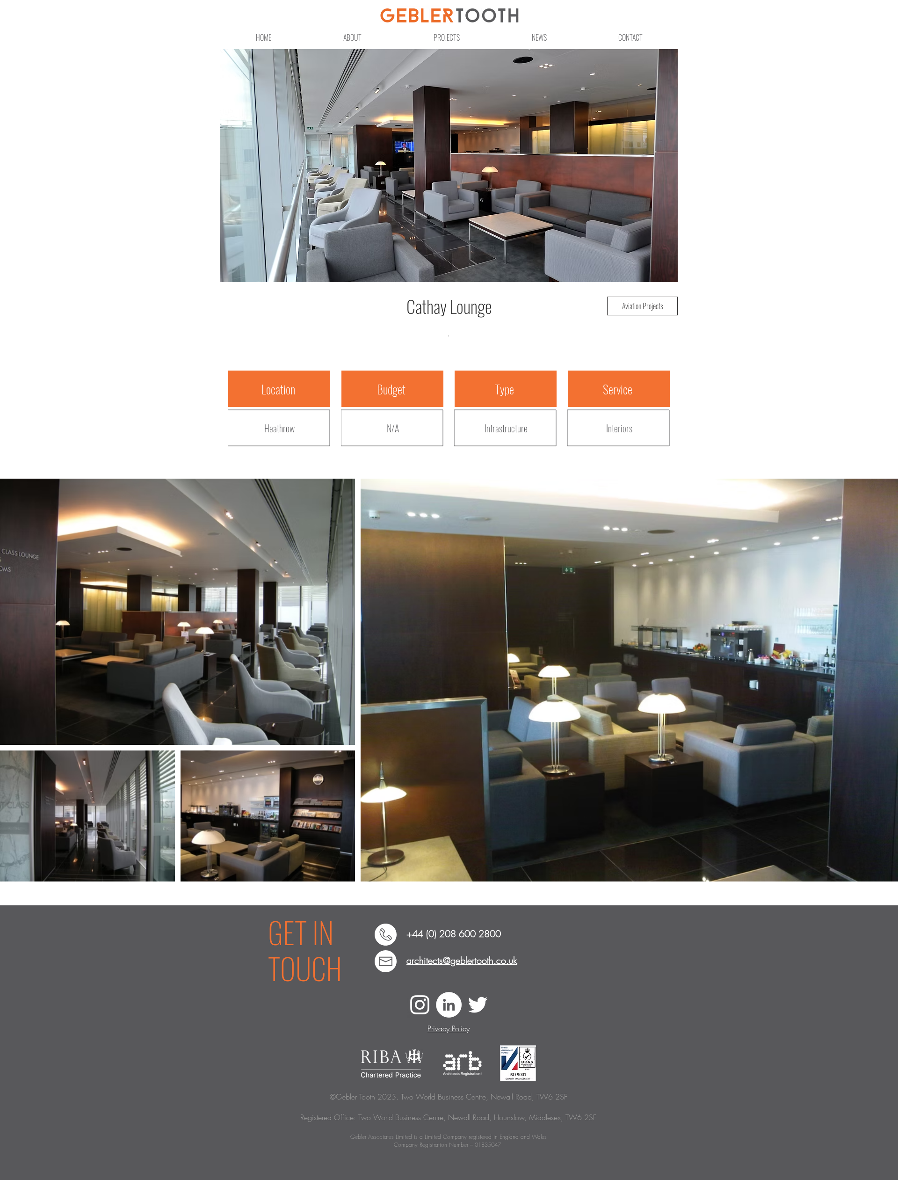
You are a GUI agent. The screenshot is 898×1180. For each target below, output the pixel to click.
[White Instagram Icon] (420, 1005)
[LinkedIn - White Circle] (449, 1005)
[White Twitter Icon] (478, 1005)
